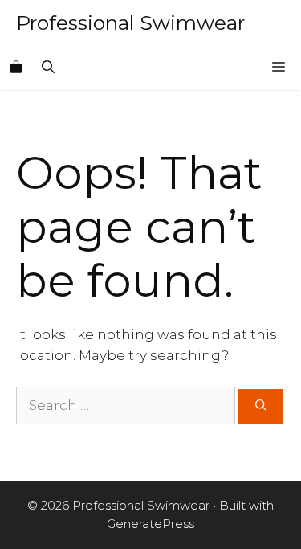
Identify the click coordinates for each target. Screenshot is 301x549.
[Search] (260, 406)
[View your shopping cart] (16, 67)
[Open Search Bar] (48, 67)
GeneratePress (150, 523)
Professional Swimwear (130, 22)
